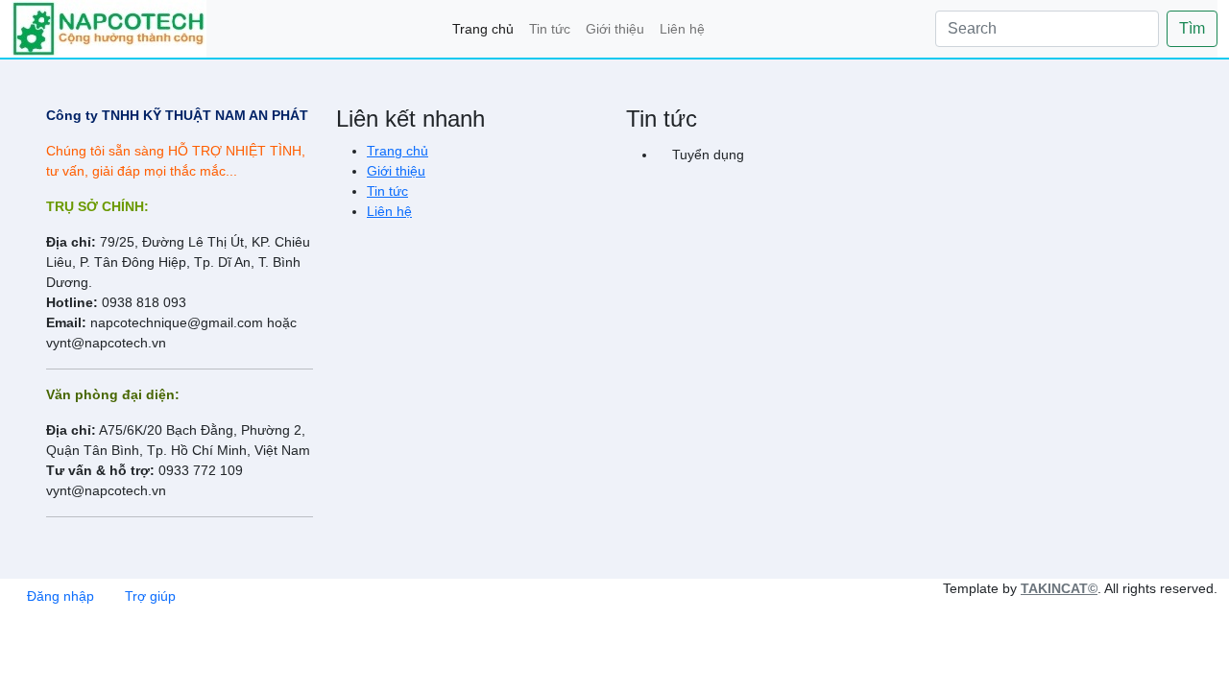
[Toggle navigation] (109, 29)
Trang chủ (483, 28)
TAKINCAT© (1059, 588)
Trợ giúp (150, 596)
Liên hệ (682, 28)
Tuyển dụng (708, 154)
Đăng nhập (60, 596)
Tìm (1192, 28)
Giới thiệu (615, 28)
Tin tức (549, 28)
